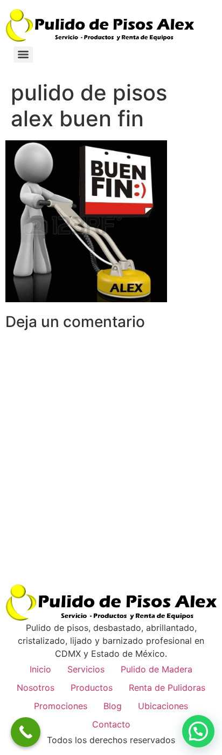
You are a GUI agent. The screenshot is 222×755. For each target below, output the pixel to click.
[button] (198, 731)
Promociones (60, 705)
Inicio (40, 669)
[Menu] (23, 54)
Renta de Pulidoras (167, 687)
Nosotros (35, 687)
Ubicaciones (163, 705)
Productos (92, 687)
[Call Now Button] (25, 732)
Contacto (111, 724)
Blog (112, 705)
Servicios (86, 669)
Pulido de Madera (156, 669)
